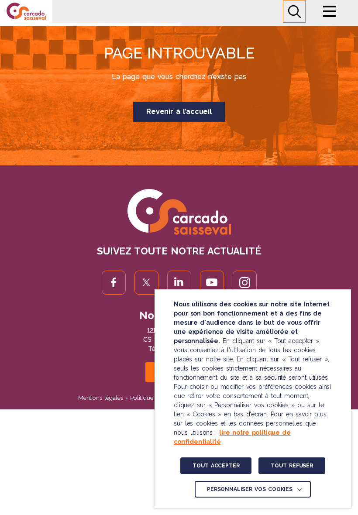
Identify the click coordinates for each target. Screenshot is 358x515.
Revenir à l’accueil (179, 111)
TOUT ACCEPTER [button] (216, 466)
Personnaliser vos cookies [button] (250, 489)
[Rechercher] (294, 11)
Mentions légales (100, 397)
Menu (329, 11)
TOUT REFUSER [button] (292, 466)
